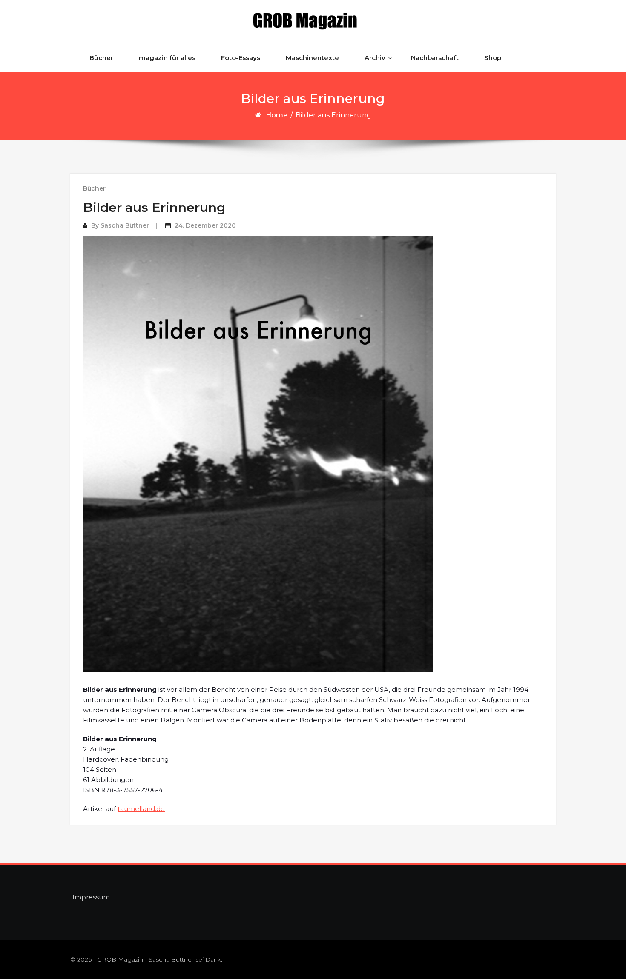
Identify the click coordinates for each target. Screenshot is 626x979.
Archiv (375, 58)
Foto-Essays (240, 58)
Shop (492, 58)
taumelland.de (141, 809)
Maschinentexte (312, 58)
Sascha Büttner (125, 225)
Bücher (101, 58)
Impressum (91, 897)
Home (276, 115)
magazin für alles (167, 58)
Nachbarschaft (435, 58)
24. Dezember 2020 (205, 225)
